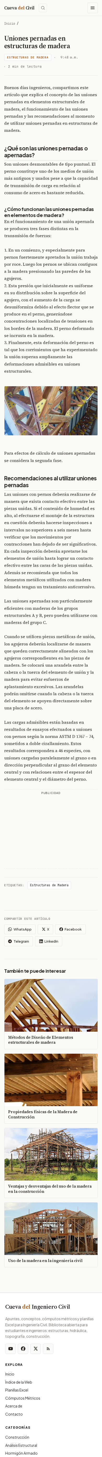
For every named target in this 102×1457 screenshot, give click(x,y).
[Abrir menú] (92, 8)
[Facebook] (23, 1349)
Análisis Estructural (21, 1445)
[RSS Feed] (48, 1349)
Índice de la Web (18, 1382)
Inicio (9, 23)
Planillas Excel (16, 1390)
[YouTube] (10, 1349)
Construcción (17, 1437)
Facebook (73, 929)
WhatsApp (23, 929)
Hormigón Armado (21, 1453)
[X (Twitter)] (35, 1349)
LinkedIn (51, 941)
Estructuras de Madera (28, 57)
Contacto (14, 1414)
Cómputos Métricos (22, 1398)
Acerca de (13, 1406)
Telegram (21, 941)
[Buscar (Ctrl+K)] (43, 8)
